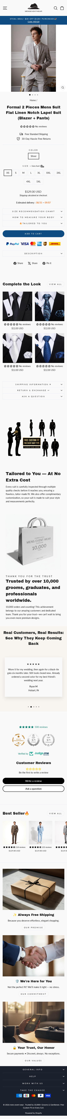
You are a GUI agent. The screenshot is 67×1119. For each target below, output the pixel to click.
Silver (33, 156)
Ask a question (33, 396)
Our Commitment (33, 994)
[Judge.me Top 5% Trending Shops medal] (48, 740)
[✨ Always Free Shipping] (33, 889)
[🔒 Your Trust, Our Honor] (33, 1022)
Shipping (23, 195)
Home (33, 100)
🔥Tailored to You (33, 223)
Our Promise (33, 927)
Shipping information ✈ (33, 384)
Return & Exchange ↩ (33, 390)
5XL (38, 181)
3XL (59, 172)
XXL (48, 172)
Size (31, 166)
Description (33, 253)
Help (32, 1076)
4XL (28, 181)
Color (33, 150)
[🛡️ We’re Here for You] (33, 955)
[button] (27, 126)
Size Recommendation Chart (33, 211)
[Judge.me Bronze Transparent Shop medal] (18, 740)
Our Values (33, 1060)
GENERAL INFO (33, 1069)
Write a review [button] (33, 780)
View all (55, 284)
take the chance (32, 1090)
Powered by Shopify (33, 1113)
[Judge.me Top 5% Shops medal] (33, 740)
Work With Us (32, 1083)
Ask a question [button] (33, 788)
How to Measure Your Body (33, 217)
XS (7, 172)
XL (39, 172)
